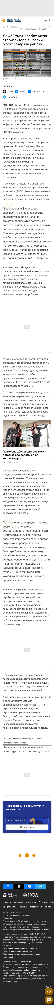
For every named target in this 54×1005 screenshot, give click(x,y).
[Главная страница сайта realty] (16, 20)
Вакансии (7, 918)
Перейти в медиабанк (38, 79)
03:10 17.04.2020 (10, 27)
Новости (7, 902)
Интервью (31, 902)
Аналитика (18, 902)
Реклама (23, 907)
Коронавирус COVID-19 (14, 751)
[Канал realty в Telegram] (40, 886)
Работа (40, 738)
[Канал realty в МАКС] (8, 886)
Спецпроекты (9, 907)
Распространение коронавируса (18, 738)
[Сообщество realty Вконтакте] (29, 886)
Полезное (43, 902)
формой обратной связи (28, 970)
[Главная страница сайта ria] (3, 20)
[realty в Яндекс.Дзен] (19, 886)
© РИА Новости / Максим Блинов (15, 79)
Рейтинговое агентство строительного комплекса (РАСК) (28, 747)
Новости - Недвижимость (15, 743)
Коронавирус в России (39, 751)
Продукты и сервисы (40, 907)
